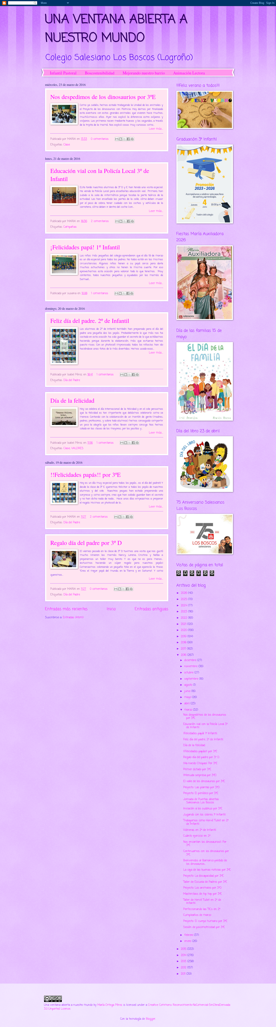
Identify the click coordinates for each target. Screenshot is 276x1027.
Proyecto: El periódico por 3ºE (200, 793)
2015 (184, 949)
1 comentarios (99, 293)
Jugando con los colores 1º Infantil (204, 815)
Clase (66, 145)
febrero (189, 935)
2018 (184, 642)
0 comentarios (100, 139)
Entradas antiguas (151, 609)
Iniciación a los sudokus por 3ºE (202, 809)
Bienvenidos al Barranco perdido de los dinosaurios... (205, 862)
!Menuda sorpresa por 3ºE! (200, 775)
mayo (188, 697)
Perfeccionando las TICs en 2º (201, 909)
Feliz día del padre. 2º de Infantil (89, 320)
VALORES (77, 448)
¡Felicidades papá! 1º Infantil (85, 247)
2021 (184, 624)
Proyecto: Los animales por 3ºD (202, 888)
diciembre (190, 660)
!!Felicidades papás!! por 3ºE (85, 474)
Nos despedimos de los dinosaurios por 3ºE (103, 97)
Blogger (150, 1019)
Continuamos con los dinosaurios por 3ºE (206, 853)
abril (187, 704)
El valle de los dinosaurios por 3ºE (204, 781)
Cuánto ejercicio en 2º (196, 836)
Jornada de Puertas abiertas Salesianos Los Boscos (201, 801)
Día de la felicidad (72, 400)
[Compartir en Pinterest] (132, 139)
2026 (184, 593)
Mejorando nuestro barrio (144, 73)
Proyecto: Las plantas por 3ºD (201, 787)
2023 (184, 612)
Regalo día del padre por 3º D (86, 542)
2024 (184, 606)
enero (188, 941)
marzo (188, 710)
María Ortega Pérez (109, 1005)
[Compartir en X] (124, 139)
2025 (184, 599)
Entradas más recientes (66, 609)
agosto (188, 685)
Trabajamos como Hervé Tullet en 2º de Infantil (206, 822)
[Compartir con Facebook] (128, 139)
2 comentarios (100, 221)
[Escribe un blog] (121, 139)
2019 (184, 636)
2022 (184, 618)
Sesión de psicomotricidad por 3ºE (204, 927)
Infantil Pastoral (63, 73)
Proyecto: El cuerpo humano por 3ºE (205, 921)
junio (187, 691)
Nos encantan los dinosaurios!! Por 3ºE (204, 844)
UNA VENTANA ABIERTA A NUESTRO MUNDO (116, 29)
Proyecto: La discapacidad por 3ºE (203, 876)
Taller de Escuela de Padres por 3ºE (205, 882)
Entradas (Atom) (73, 617)
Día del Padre (71, 380)
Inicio (111, 609)
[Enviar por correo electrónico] (117, 139)
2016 (184, 655)
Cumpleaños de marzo (197, 915)
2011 (183, 974)
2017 (184, 649)
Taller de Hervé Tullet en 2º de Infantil (202, 902)
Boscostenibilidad (99, 73)
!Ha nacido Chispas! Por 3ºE (200, 763)
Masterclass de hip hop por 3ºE (202, 894)
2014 (184, 955)
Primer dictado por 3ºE (197, 769)
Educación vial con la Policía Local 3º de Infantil (205, 726)
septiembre (191, 679)
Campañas (70, 227)
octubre (189, 673)
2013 (184, 961)
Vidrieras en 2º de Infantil (199, 830)
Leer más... (156, 129)
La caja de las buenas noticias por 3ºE (207, 870)
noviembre (191, 666)
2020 (184, 630)
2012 (184, 968)
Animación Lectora (189, 73)
